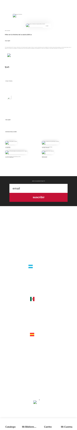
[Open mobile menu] (6, 15)
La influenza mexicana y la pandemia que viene (13, 156)
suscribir (38, 197)
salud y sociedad (7, 30)
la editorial (38, 242)
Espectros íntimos (44, 156)
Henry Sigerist (7, 40)
